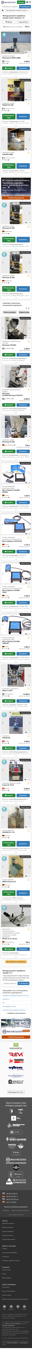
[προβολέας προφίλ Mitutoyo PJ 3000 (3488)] (16, 43)
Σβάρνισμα (6, 1210)
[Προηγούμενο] (2, 43)
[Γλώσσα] (27, 2)
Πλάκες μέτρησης (10, 312)
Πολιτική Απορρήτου (12, 1343)
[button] (30, 2)
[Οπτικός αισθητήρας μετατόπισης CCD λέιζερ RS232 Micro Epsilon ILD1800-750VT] (16, 573)
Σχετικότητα (23, 22)
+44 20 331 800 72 (12, 1194)
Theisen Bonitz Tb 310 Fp (16, 1215)
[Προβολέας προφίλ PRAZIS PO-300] (16, 90)
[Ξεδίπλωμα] (16, 76)
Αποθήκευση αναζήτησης (17, 962)
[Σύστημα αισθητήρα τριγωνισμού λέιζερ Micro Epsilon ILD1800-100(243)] (16, 624)
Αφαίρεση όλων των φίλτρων (13, 27)
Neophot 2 (6, 999)
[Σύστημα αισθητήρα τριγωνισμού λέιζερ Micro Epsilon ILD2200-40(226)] (16, 473)
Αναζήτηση (26, 7)
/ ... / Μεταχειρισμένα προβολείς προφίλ (15, 10)
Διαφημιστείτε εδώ (16, 1092)
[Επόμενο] (29, 43)
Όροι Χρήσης (24, 1343)
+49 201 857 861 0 (12, 1196)
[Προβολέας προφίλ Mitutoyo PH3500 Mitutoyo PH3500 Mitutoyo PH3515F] (16, 376)
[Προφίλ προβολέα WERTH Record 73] (16, 866)
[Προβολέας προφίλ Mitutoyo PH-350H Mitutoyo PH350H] (16, 328)
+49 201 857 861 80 (12, 1199)
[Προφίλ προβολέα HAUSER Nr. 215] (16, 817)
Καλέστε (24, 68)
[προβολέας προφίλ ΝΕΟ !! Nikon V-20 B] (16, 675)
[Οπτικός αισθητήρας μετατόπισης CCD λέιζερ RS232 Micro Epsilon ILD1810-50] (16, 524)
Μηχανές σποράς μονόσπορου (20, 1210)
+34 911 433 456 (11, 1202)
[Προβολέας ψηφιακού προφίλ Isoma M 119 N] (16, 770)
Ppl (3, 1003)
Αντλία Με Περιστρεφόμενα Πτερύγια (13, 1010)
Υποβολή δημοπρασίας (16, 198)
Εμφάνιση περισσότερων (17, 1013)
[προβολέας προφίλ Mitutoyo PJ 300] (16, 213)
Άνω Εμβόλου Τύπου (9, 1006)
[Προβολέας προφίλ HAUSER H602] (16, 139)
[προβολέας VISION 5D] (16, 723)
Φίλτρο (9, 22)
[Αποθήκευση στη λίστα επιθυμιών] (28, 56)
